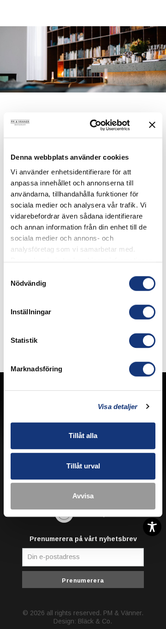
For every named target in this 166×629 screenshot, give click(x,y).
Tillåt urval (83, 466)
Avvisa (83, 496)
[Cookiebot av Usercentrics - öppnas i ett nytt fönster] (95, 125)
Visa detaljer (117, 406)
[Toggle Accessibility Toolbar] (152, 527)
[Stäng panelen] (152, 125)
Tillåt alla (83, 435)
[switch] (142, 312)
